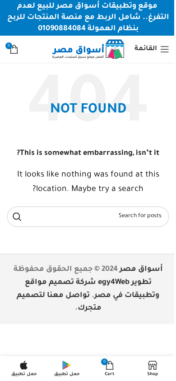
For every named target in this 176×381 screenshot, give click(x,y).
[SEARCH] (17, 216)
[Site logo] (88, 50)
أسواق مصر (141, 269)
